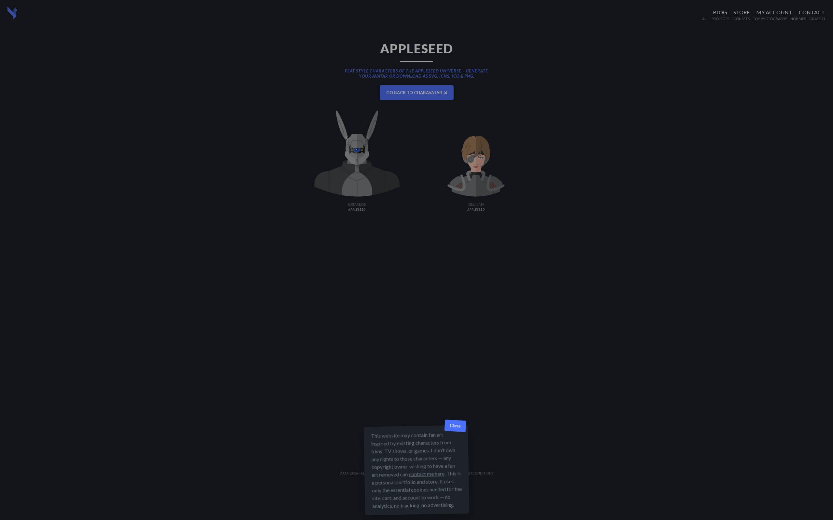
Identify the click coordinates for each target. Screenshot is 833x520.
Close (455, 426)
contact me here (426, 473)
